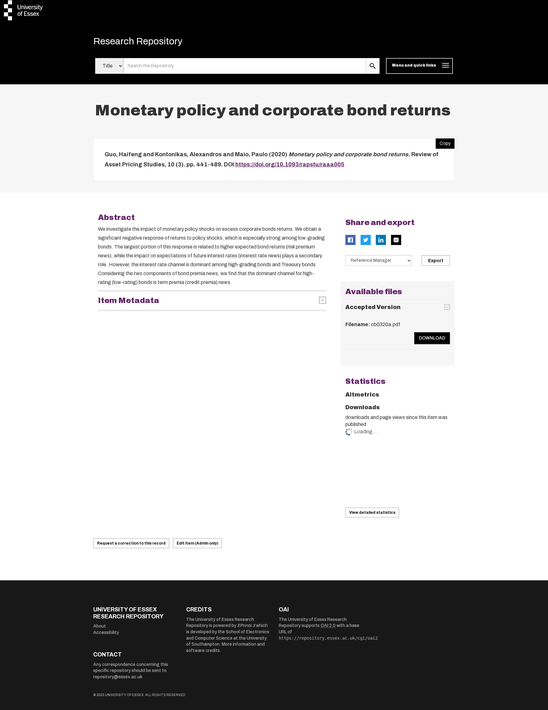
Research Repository (137, 41)
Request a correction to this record (131, 543)
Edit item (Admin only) (197, 543)
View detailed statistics (372, 512)
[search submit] (373, 66)
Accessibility (106, 632)
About (99, 626)
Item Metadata (128, 300)
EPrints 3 (246, 625)
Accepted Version (373, 307)
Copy (443, 142)
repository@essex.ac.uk (117, 676)
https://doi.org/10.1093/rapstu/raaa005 (289, 164)
